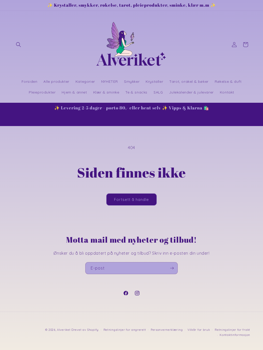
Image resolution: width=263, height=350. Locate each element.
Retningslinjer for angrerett (125, 330)
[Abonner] (171, 268)
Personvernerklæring (167, 330)
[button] (18, 44)
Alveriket (63, 330)
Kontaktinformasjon (235, 335)
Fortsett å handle (131, 199)
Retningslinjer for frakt (232, 330)
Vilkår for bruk (198, 330)
